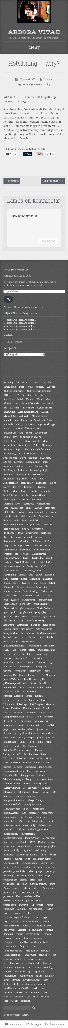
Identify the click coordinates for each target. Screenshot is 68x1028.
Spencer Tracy (10, 1001)
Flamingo (35, 579)
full (37, 595)
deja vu (25, 529)
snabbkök (24, 988)
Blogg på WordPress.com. (16, 1015)
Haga (21, 621)
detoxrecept (32, 533)
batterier (20, 466)
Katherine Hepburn (13, 696)
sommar (35, 992)
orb (52, 863)
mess (25, 825)
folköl (52, 583)
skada (39, 976)
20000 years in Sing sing (39, 391)
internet (7, 658)
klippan (27, 708)
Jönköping (41, 666)
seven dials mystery (13, 963)
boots (34, 491)
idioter (23, 650)
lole (54, 792)
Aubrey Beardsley (12, 441)
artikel (6, 437)
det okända (8, 533)
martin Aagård (10, 813)
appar (29, 433)
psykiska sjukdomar (13, 901)
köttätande (8, 704)
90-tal (48, 399)
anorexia (8, 428)
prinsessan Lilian (12, 896)
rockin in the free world (41, 930)
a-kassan (7, 403)
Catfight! (36, 499)
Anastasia (8, 424)
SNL (43, 988)
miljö (33, 825)
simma (37, 967)
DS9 (27, 545)
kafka (40, 687)
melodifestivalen (11, 825)
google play (40, 612)
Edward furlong (42, 550)
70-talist (30, 399)
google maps (26, 612)
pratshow (25, 892)
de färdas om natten (13, 524)
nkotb (44, 855)
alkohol (44, 412)
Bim (41, 479)
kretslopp (40, 771)
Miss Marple (45, 825)
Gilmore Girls (10, 608)
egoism (24, 554)
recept (35, 917)
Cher (5, 508)
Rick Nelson (28, 926)
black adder (27, 483)
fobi (35, 583)
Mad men (8, 796)
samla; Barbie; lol (39, 942)
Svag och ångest (52, 181)
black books (41, 483)
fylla (5, 600)
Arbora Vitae (34, 32)
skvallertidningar (31, 980)
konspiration (45, 712)
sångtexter (24, 946)
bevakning (8, 479)
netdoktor (8, 855)
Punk (38, 901)
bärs (30, 466)
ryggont (7, 938)
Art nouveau (41, 433)
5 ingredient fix (35, 395)
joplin (22, 687)
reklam (14, 921)
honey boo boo (10, 633)
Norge (53, 855)
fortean (20, 587)
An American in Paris (41, 420)
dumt (47, 545)
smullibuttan (9, 387)
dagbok (31, 516)
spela (35, 997)
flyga (15, 583)
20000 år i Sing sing (13, 391)
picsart (23, 880)
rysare (18, 938)
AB (16, 403)
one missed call (10, 863)
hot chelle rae (27, 633)
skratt (6, 980)
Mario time (38, 809)
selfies (18, 959)
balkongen (45, 458)
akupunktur (9, 412)
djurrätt (28, 537)
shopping (19, 967)
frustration (26, 595)
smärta (41, 984)
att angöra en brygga (30, 437)
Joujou (31, 687)
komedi (7, 712)
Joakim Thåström (12, 679)
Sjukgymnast (9, 976)
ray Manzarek (36, 909)
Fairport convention (13, 566)
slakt (15, 984)
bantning (18, 462)
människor (9, 821)
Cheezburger (43, 504)
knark (46, 708)
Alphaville (24, 416)
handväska (8, 625)
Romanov (8, 934)
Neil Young (40, 850)
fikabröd (49, 575)
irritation (29, 662)
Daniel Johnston (46, 516)
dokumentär (9, 541)
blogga (6, 487)
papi (40, 867)
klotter (37, 708)
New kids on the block (27, 855)
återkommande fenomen (37, 449)
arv (15, 437)
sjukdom (39, 971)
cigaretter (50, 508)
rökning (18, 913)
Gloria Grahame (45, 608)
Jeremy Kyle (35, 671)
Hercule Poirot (10, 629)
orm (5, 867)
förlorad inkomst (12, 570)
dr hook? (37, 541)
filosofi (14, 579)
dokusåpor (24, 541)
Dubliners (37, 545)
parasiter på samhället (14, 871)
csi (15, 516)
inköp (16, 654)
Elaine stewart (39, 554)
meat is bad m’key (36, 821)
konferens (30, 712)
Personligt (28, 84)
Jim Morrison (48, 675)
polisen (26, 888)
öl (19, 454)
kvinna (41, 775)
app (21, 433)
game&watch (28, 600)
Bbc (47, 466)
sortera (7, 997)
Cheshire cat (17, 508)
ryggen (47, 934)
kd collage (22, 704)
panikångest (29, 867)
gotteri (25, 616)
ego (16, 554)
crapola (7, 516)
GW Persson (9, 621)
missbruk (8, 829)
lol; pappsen (24, 792)
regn (5, 921)
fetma (39, 575)
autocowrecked (31, 441)
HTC (24, 637)
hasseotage (22, 625)
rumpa (19, 934)
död (16, 520)
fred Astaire (46, 591)
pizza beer (8, 884)
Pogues (6, 888)
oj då (27, 859)
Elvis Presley (37, 558)
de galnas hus (33, 524)
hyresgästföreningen (13, 646)
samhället (23, 942)
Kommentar (48, 240)
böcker (38, 466)
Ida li (6, 650)
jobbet (33, 683)
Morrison (8, 842)
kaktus (49, 687)
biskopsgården (10, 483)
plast (25, 884)
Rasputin (21, 909)
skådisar (49, 976)
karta (17, 692)
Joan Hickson (30, 679)
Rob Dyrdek (9, 930)
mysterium (8, 846)
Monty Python (32, 838)
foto (46, 587)
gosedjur (7, 616)
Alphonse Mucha (40, 416)
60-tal (20, 399)
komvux (18, 712)
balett (23, 458)
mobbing (20, 829)
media (51, 821)
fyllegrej (15, 600)
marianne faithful (12, 804)
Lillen (27, 783)
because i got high (39, 470)
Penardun (48, 79)
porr (15, 892)
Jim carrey (33, 675)
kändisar (33, 700)
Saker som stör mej (33, 938)
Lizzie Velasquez (11, 788)
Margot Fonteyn (36, 800)
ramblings (8, 909)
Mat (24, 813)
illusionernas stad (46, 650)
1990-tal (51, 387)
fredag (6, 595)
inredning (27, 654)
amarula (7, 420)
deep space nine (11, 529)
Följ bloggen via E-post (17, 275)
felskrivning (9, 575)
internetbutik (21, 658)
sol (26, 992)
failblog (50, 562)
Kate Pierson (29, 692)
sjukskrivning (26, 976)
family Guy (32, 566)
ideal (14, 650)
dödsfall (34, 520)
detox (21, 387)
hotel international (46, 633)
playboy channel (38, 884)
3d (23, 395)
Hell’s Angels (49, 625)
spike (30, 387)
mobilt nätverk (10, 834)
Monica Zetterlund (12, 838)
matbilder (34, 813)
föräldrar (46, 566)
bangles (7, 462)
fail (41, 562)
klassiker (15, 708)
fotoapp (7, 591)
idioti (32, 650)
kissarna (26, 382)
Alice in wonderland (28, 412)
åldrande (7, 449)
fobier (43, 583)
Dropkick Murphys (12, 545)
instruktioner (42, 654)
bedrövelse (8, 474)
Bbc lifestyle (9, 470)
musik (37, 382)
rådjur (49, 909)
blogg (53, 483)
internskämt (37, 658)
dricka (47, 541)
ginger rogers (27, 608)
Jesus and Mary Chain (14, 675)
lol (18, 382)
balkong (33, 458)
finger (24, 579)
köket (44, 700)
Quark (40, 905)
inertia (6, 654)
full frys (46, 595)
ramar (50, 905)
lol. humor (33, 788)
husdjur (51, 637)
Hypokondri (27, 641)
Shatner (47, 963)
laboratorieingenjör (13, 779)
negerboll (27, 850)
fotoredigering (30, 591)
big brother (22, 479)
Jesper (47, 671)
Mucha (41, 842)
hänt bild (35, 625)
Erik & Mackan (22, 562)
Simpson (7, 971)
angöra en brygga (46, 424)
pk (18, 884)
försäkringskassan (33, 570)
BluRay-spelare (10, 491)
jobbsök (43, 683)
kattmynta (8, 700)
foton (17, 591)
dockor (38, 537)
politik (36, 888)
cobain (22, 512)
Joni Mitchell (9, 687)
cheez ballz (28, 504)
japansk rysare (25, 666)
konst (30, 717)
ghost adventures (42, 604)
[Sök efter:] (17, 1008)
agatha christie (44, 408)
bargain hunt (33, 462)
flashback (47, 579)
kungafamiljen (10, 775)
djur (5, 537)
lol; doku (46, 788)
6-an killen (8, 399)
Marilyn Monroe (11, 809)
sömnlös (7, 959)
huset (6, 641)
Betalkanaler (23, 474)
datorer (7, 520)
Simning (48, 967)
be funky (22, 470)
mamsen (20, 796)
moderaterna (28, 834)
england (7, 562)
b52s (42, 454)
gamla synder (45, 600)
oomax (43, 863)
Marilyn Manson (33, 804)
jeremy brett (20, 671)
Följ (8, 299)
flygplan (25, 583)
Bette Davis (38, 474)
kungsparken (27, 775)
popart (6, 892)
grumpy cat (49, 616)
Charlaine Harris (11, 504)
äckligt (45, 441)
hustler (15, 641)
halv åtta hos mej (35, 621)
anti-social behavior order (28, 428)
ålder (36, 445)
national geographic (45, 846)
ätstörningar (24, 445)
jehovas (7, 671)
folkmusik (8, 587)
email (49, 558)
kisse (5, 708)
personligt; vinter (25, 875)
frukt (15, 595)
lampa (29, 779)
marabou (32, 796)
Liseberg (37, 783)
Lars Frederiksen (44, 779)
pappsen (50, 867)
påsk (31, 871)
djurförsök (16, 537)
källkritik (21, 700)
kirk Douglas (36, 704)
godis (13, 612)
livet (46, 783)
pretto (36, 892)
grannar (36, 616)
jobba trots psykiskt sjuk (15, 683)
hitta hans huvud (44, 629)
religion (46, 921)
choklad (38, 508)
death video (48, 524)
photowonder (10, 880)
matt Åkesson (26, 817)
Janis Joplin (9, 666)
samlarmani (9, 946)
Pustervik (23, 905)
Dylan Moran (10, 550)
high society (27, 629)
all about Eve (9, 416)
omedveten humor (42, 859)
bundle (24, 495)
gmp (5, 612)
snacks (35, 988)
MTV (32, 842)
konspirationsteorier (13, 717)
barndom (8, 466)
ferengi (22, 575)
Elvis (25, 558)
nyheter (18, 859)
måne (21, 821)
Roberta (22, 930)
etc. (34, 562)
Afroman (14, 408)
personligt (8, 382)
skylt (46, 980)
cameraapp (9, 499)
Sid (29, 967)
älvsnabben (9, 445)
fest (31, 575)
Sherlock (7, 967)
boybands (45, 491)
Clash (13, 512)
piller (32, 880)
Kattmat (39, 696)
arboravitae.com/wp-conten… (21, 320)
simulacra (20, 971)
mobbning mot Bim (38, 829)
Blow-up (41, 487)
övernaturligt (30, 454)
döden (24, 520)
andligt (19, 424)
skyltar (6, 984)
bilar (34, 479)
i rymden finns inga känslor (41, 646)
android (30, 424)
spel (28, 997)
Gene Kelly (25, 604)
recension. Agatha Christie (16, 917)
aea (5, 408)
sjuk (30, 971)
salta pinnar (9, 942)
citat (5, 512)
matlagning (47, 813)
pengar (39, 871)
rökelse (6, 913)
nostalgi (40, 387)
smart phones (28, 984)
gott (17, 616)
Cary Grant (23, 499)
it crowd (41, 662)
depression (37, 529)
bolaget (24, 491)
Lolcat (36, 792)
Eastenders (25, 550)
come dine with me (38, 512)
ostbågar (15, 867)
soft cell (18, 992)
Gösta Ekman (10, 604)
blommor (29, 487)
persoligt (51, 871)
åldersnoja (47, 445)
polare (16, 888)
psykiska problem (32, 896)
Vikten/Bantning (42, 84)
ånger (18, 449)
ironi (19, 662)
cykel (22, 516)
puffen (29, 901)
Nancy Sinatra (25, 846)
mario (26, 809)
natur (6, 850)
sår (34, 946)
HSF (16, 637)
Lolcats (45, 792)
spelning (45, 997)
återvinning (9, 454)
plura (52, 884)
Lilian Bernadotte (12, 783)
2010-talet (8, 395)
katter (29, 696)
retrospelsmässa (11, 926)
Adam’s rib (48, 403)
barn (45, 462)
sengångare (30, 959)
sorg (45, 992)
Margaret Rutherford (14, 800)
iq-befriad (8, 662)
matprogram (10, 817)
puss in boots (9, 905)
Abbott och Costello (30, 403)
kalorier (7, 692)
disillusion (46, 533)
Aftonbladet (28, 408)
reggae (45, 917)
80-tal (39, 399)
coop (53, 512)
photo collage (43, 875)
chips (28, 508)
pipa (40, 880)
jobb (42, 679)
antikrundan (9, 433)
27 (17, 395)
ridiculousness (44, 926)
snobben (7, 992)
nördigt (16, 850)
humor (32, 637)
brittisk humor (10, 495)
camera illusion (38, 495)
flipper (6, 583)
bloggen (17, 487)
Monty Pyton (48, 838)
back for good (10, 458)
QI (33, 905)
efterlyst (7, 554)
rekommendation (30, 921)
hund (41, 637)
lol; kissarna (9, 792)
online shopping (29, 863)
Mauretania (42, 817)
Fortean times (34, 587)
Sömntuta (12, 181)
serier (41, 959)
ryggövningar (33, 934)
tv (44, 382)
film (50, 382)
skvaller (16, 980)
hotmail (7, 637)
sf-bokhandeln (33, 963)
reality (28, 913)
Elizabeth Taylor (11, 558)
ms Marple (21, 842)
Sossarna (18, 997)
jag (50, 662)
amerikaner (21, 420)
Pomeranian (48, 888)
